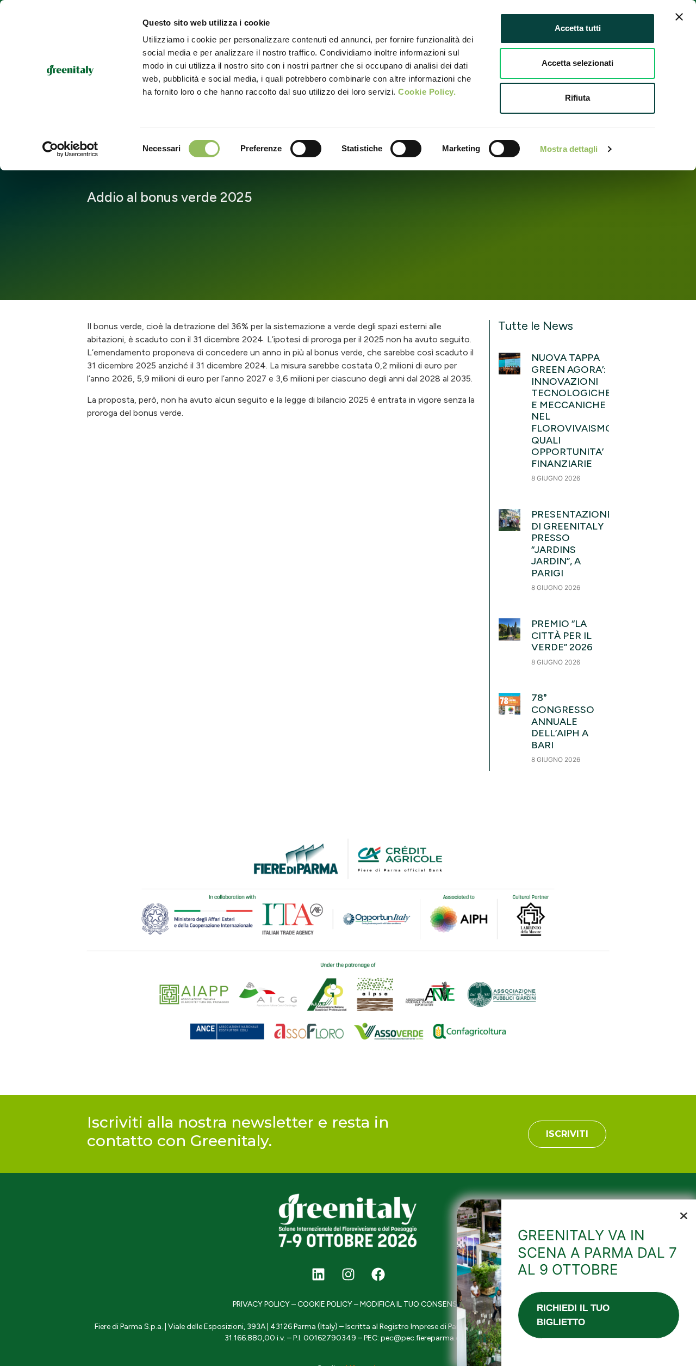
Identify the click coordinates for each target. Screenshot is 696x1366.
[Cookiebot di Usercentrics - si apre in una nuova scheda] (70, 149)
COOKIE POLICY (324, 1304)
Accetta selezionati (577, 62)
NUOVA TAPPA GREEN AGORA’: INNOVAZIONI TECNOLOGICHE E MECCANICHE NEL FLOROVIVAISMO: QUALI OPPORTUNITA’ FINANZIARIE (573, 410)
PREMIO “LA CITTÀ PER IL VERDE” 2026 (562, 635)
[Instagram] (348, 1274)
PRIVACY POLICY (261, 1304)
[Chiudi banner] (679, 17)
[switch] (305, 148)
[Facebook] (377, 1274)
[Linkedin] (318, 1274)
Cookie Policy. (427, 91)
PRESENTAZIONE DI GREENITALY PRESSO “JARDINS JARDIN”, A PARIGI (572, 543)
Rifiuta (577, 97)
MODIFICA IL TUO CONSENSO (411, 1304)
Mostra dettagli (569, 148)
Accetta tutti (578, 28)
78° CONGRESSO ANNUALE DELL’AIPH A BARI (562, 721)
